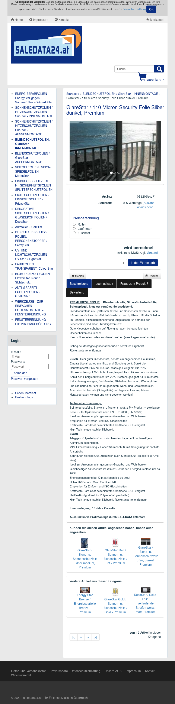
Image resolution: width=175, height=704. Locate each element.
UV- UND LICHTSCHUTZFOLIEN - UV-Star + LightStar (32, 254)
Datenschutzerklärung (134, 9)
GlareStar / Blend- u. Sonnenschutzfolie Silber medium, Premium (85, 558)
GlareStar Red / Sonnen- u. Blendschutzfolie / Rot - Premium (115, 556)
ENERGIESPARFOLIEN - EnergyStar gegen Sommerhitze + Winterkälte (33, 97)
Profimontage (24, 397)
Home (18, 19)
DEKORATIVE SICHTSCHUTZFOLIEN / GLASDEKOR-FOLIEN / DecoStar (32, 215)
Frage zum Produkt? (134, 283)
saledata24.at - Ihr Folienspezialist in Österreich (55, 697)
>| (95, 637)
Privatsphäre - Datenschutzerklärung (75, 671)
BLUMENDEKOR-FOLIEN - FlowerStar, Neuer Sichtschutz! (33, 278)
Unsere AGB (113, 671)
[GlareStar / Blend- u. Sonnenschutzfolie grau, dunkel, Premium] (145, 541)
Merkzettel (156, 19)
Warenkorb (154, 79)
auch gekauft (104, 283)
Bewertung (77, 292)
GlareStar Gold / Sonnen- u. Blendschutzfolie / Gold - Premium (115, 605)
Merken (79, 276)
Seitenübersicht (25, 393)
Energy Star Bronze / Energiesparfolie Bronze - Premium (85, 603)
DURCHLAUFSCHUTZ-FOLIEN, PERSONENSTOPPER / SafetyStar (31, 238)
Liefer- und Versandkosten (29, 671)
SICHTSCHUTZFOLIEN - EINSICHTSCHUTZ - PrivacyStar (32, 199)
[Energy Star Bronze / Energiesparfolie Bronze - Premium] (85, 589)
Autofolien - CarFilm (28, 227)
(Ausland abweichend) (146, 205)
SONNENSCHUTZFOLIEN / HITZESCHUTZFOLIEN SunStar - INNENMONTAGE (34, 111)
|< (73, 637)
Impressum (40, 19)
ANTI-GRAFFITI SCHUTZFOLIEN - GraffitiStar (27, 291)
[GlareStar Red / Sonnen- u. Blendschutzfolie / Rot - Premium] (115, 543)
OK (151, 9)
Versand (152, 252)
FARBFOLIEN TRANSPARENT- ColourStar (34, 266)
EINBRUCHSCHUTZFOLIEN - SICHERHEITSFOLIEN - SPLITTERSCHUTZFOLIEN (34, 185)
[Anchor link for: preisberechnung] (71, 218)
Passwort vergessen (24, 378)
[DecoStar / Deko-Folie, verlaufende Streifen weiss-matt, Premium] (145, 589)
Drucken (153, 276)
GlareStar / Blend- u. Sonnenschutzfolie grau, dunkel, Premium (146, 556)
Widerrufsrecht (21, 675)
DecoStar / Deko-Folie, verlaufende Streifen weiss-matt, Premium (145, 603)
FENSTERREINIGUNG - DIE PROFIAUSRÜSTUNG (33, 321)
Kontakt (63, 19)
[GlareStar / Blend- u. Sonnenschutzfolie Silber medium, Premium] (84, 543)
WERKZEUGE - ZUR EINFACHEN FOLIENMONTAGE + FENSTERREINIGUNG (30, 307)
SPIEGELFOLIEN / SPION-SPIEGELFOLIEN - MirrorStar (33, 171)
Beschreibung (79, 283)
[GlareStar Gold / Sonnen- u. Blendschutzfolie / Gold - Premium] (115, 592)
